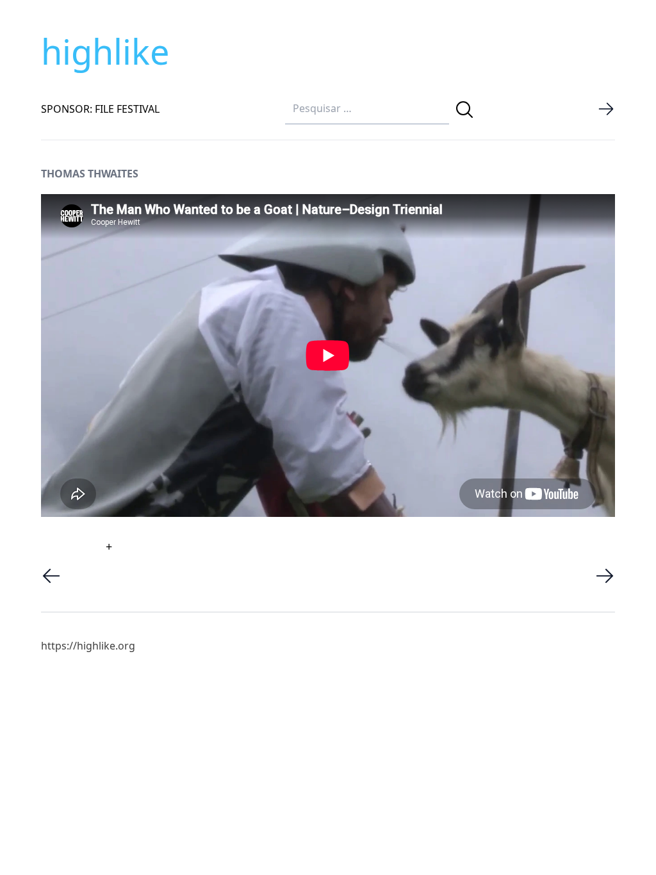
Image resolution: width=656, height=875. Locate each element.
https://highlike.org (88, 646)
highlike (105, 51)
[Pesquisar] (464, 109)
